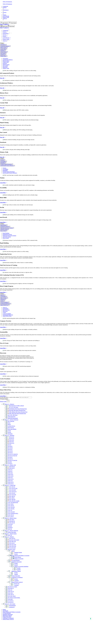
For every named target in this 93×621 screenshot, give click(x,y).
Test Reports (5, 610)
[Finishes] (4, 159)
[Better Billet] (5, 162)
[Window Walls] (6, 56)
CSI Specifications (7, 613)
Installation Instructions (8, 614)
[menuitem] (48, 6)
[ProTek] (12, 164)
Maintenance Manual (7, 615)
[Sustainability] (6, 296)
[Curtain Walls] (6, 48)
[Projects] (7, 36)
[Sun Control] (5, 53)
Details (4, 609)
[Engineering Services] (9, 226)
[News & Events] (7, 297)
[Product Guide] (9, 39)
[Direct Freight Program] (6, 230)
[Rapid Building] (6, 225)
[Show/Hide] (4, 404)
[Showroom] (5, 299)
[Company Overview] (4, 295)
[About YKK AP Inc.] (8, 305)
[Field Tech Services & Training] (13, 227)
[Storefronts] (5, 54)
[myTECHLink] (10, 37)
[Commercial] (8, 30)
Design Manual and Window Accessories (11, 612)
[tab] (48, 58)
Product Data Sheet (7, 616)
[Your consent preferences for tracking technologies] (90, 618)
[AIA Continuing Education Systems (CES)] (8, 229)
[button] (5, 6)
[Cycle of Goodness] (8, 302)
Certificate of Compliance (8, 618)
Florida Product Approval (8, 619)
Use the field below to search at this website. (9, 397)
